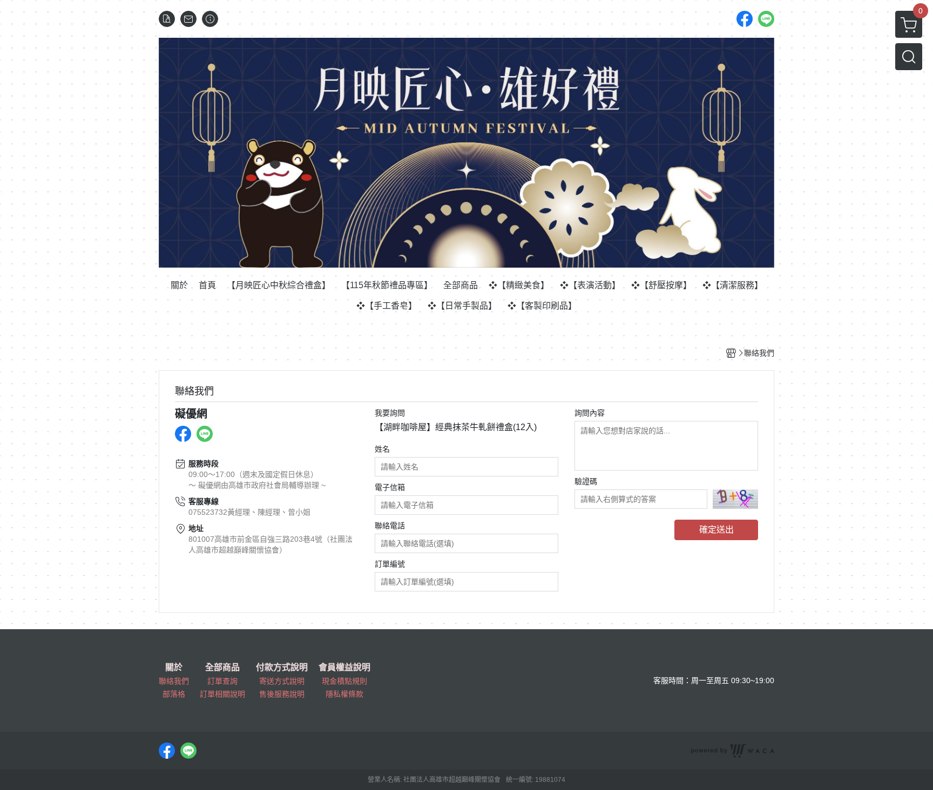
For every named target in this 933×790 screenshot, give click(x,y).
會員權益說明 (344, 667)
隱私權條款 (344, 694)
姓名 (382, 449)
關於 (173, 667)
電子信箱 (390, 487)
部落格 (174, 694)
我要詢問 (390, 412)
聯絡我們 (174, 681)
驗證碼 (585, 481)
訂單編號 (390, 564)
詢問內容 (589, 412)
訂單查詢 (222, 681)
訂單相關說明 (222, 694)
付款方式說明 (282, 667)
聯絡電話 (390, 525)
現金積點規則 (344, 681)
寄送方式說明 (282, 681)
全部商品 (222, 667)
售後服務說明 (282, 694)
